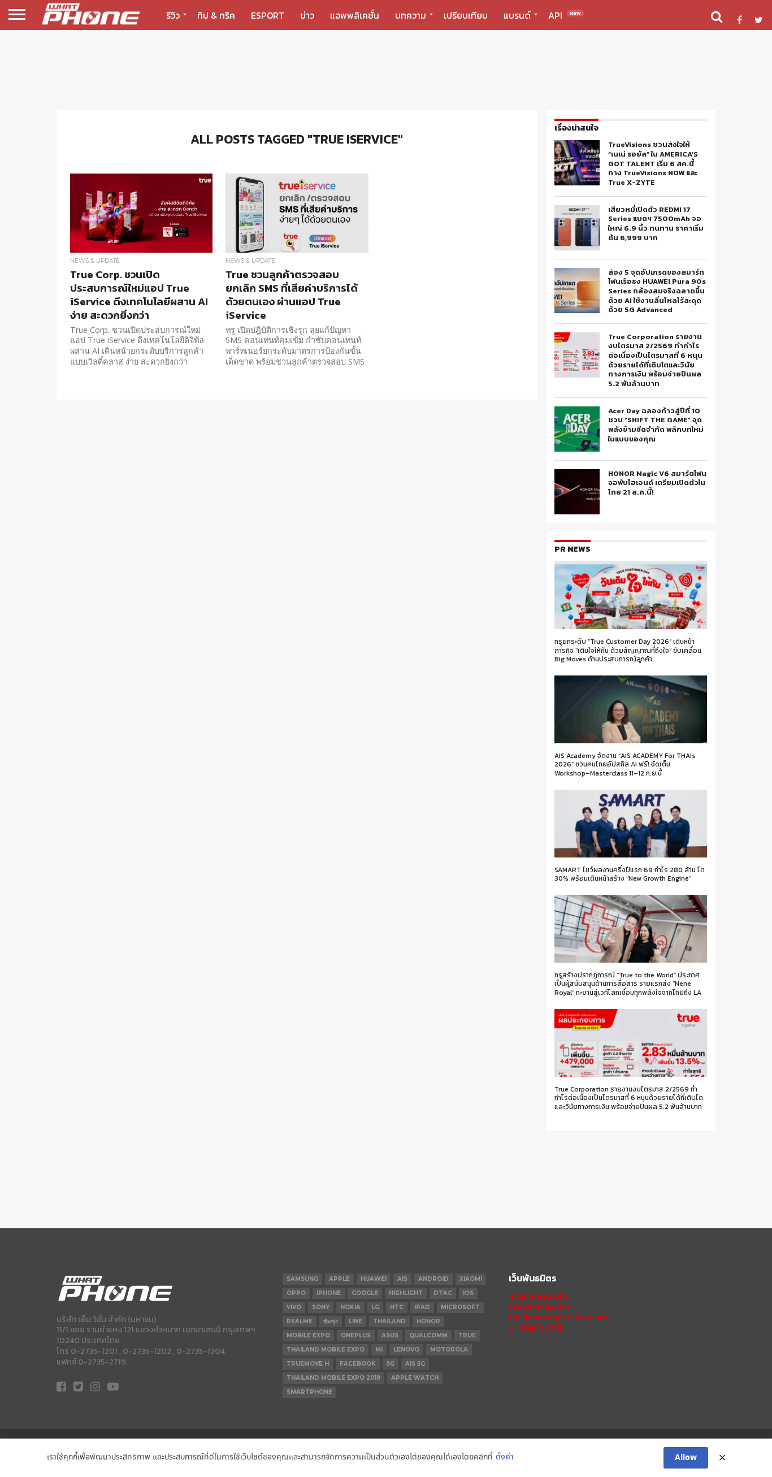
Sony (320, 1307)
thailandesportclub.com (558, 1316)
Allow (686, 1458)
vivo (294, 1307)
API (564, 15)
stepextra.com (539, 1306)
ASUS (389, 1335)
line (355, 1321)
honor (428, 1321)
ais (402, 1279)
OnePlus (356, 1335)
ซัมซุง (330, 1321)
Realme (300, 1321)
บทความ (410, 15)
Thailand (389, 1321)
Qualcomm (428, 1335)
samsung (302, 1279)
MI (379, 1349)
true (467, 1335)
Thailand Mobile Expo (326, 1349)
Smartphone (309, 1392)
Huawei (374, 1279)
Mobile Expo (308, 1335)
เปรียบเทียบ (466, 15)
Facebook (358, 1363)
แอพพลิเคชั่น (354, 15)
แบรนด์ (517, 15)
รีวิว (173, 15)
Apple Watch (415, 1377)
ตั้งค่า (505, 1457)
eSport (267, 15)
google (365, 1293)
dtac (442, 1293)
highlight (406, 1293)
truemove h (308, 1363)
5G (390, 1363)
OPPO (296, 1293)
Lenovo (406, 1349)
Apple (339, 1279)
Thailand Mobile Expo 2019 (333, 1377)
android (433, 1279)
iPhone (328, 1293)
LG (375, 1307)
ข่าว (307, 15)
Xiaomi (470, 1279)
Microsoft (460, 1307)
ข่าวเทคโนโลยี (535, 1327)
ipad (422, 1307)
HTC (397, 1307)
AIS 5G (415, 1363)
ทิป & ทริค (216, 15)
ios (468, 1293)
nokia (350, 1307)
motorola (449, 1349)
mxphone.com (538, 1295)
